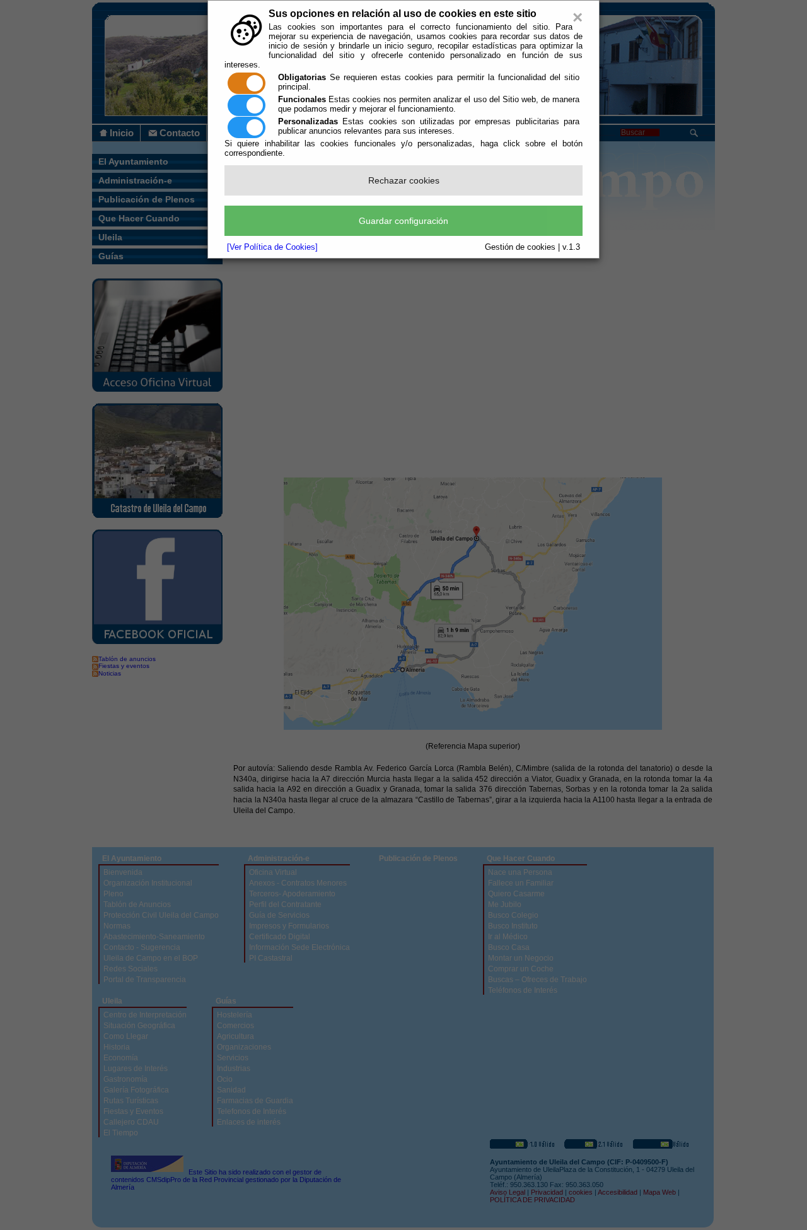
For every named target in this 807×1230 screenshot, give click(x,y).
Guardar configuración (403, 221)
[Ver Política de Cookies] (272, 247)
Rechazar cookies (403, 180)
